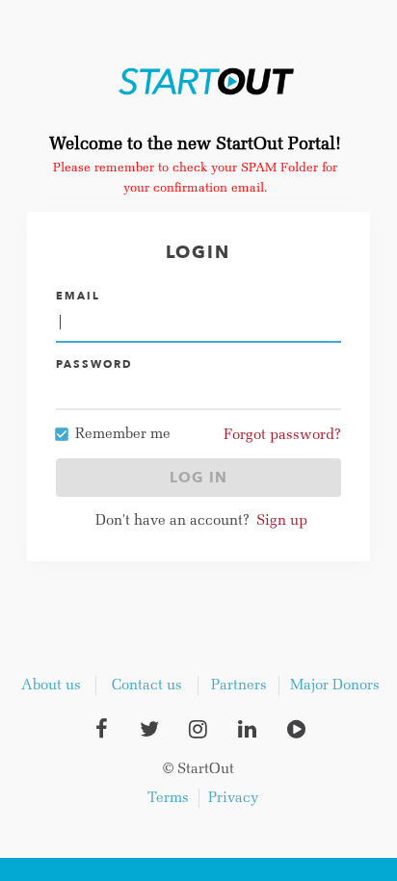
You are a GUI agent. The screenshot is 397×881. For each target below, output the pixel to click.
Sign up (281, 521)
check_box (61, 434)
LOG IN (198, 477)
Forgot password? (282, 435)
